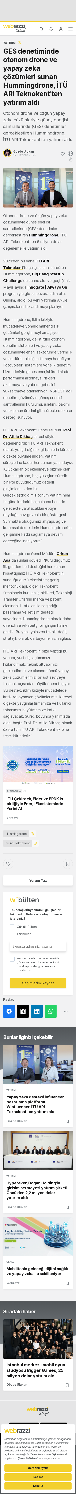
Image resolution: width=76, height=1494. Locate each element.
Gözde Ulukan (17, 1121)
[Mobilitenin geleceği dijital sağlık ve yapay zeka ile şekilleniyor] (38, 1236)
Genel (10, 1261)
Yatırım (9, 43)
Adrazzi (12, 818)
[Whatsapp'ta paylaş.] (52, 1011)
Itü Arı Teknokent (18, 843)
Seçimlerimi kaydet (38, 983)
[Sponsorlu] (38, 765)
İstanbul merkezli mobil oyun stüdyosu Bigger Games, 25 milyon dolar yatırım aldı (36, 1370)
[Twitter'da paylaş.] (24, 1011)
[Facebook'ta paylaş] (10, 1011)
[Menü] (70, 29)
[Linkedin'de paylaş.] (38, 1011)
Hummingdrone (43, 235)
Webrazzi (13, 1283)
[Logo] (14, 28)
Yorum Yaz (38, 880)
